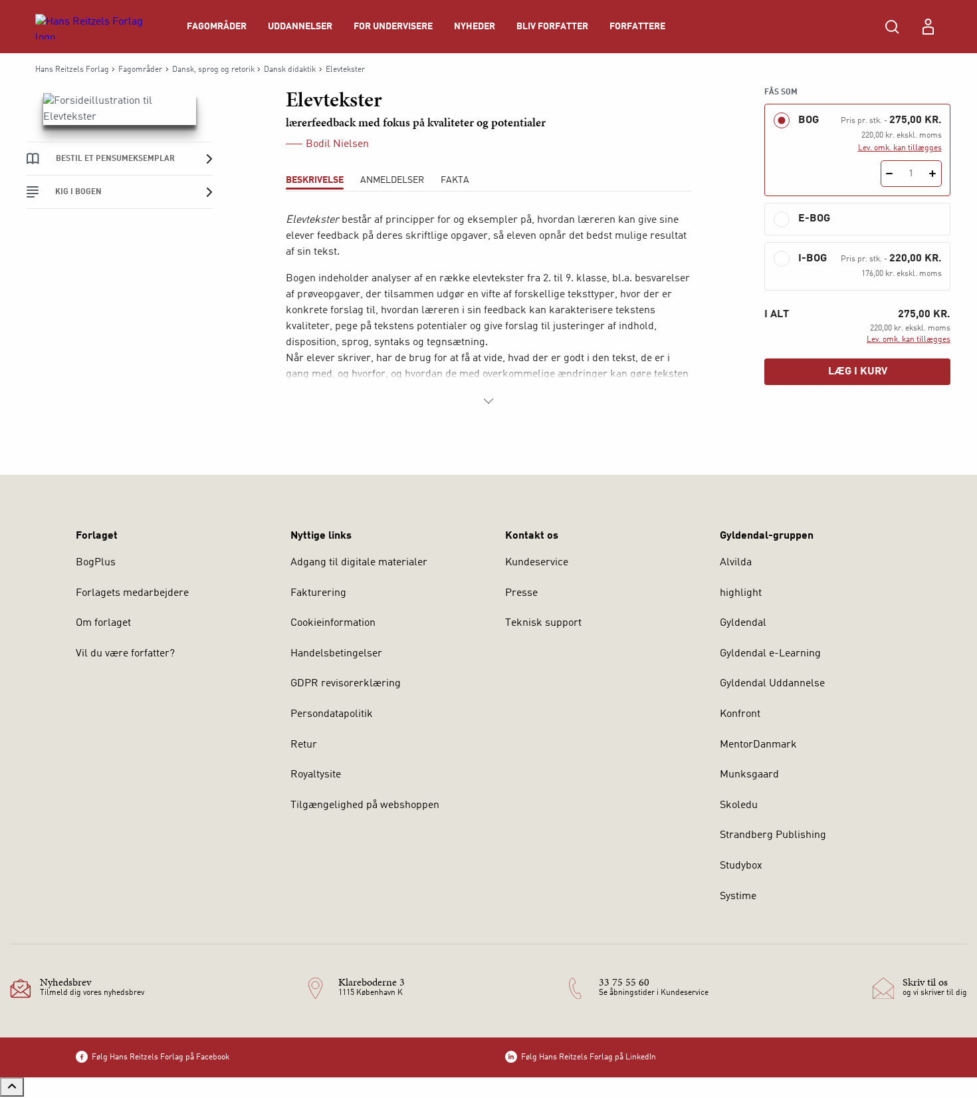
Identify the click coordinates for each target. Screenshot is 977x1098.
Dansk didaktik (290, 70)
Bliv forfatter (552, 26)
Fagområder (217, 26)
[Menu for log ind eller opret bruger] (927, 26)
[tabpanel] (488, 310)
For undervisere (393, 26)
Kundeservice (536, 562)
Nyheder (474, 26)
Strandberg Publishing (773, 835)
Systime (738, 896)
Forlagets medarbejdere (132, 593)
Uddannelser (300, 26)
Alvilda (736, 562)
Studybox (741, 866)
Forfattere (637, 26)
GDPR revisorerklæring (345, 683)
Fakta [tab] (455, 180)
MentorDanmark (758, 745)
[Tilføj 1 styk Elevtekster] (932, 173)
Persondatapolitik (331, 714)
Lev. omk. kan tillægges (900, 148)
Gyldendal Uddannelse (772, 683)
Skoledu (739, 805)
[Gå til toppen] (12, 1087)
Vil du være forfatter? (125, 653)
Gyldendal (743, 623)
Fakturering (318, 593)
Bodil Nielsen (337, 144)
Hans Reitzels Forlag (72, 70)
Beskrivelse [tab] (315, 180)
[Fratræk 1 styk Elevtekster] (889, 173)
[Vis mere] (488, 401)
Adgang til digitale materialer (358, 562)
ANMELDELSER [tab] (392, 180)
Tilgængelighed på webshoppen (364, 805)
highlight (741, 593)
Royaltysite (315, 774)
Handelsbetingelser (336, 653)
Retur (303, 745)
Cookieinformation (333, 623)
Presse (521, 593)
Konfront (740, 714)
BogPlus (96, 562)
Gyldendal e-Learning (770, 653)
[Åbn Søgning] (892, 26)
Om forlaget (103, 623)
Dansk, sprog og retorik (213, 70)
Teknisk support (543, 623)
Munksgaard (749, 774)
